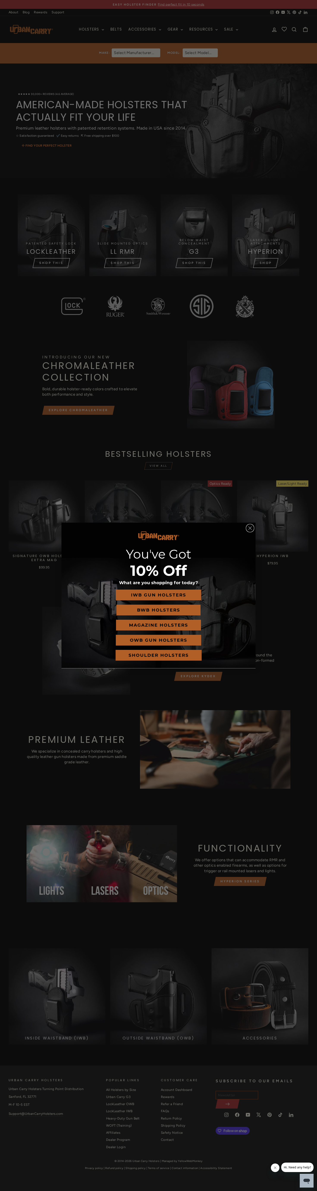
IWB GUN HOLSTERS (158, 595)
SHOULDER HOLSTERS (159, 655)
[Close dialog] (250, 528)
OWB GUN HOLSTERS (158, 640)
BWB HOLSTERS (158, 610)
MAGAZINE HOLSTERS (158, 625)
